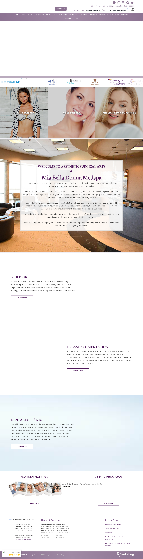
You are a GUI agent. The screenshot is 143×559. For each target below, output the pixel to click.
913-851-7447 (87, 10)
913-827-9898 (114, 10)
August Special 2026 (112, 528)
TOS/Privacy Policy (47, 555)
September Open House (113, 524)
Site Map (37, 555)
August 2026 (109, 532)
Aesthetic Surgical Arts (23, 6)
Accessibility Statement (23, 539)
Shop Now (61, 9)
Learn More (22, 298)
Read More (108, 503)
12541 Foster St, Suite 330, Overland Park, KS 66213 (112, 6)
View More (34, 503)
